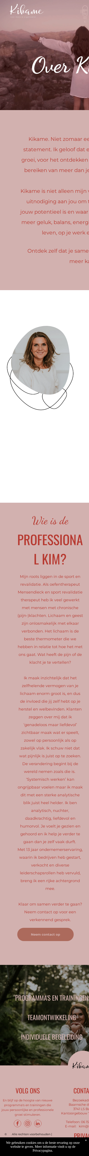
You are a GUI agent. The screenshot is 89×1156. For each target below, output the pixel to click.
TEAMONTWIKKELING (51, 1017)
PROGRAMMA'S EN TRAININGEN (51, 998)
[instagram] (27, 1124)
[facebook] (17, 1124)
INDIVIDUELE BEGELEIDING (52, 1037)
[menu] (82, 11)
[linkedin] (37, 1124)
